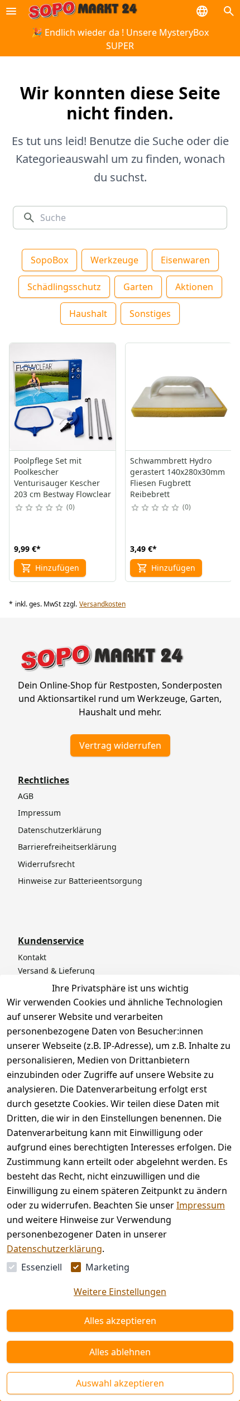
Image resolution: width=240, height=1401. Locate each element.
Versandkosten (102, 604)
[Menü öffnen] (11, 11)
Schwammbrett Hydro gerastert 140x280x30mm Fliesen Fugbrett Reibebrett (177, 477)
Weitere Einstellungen (120, 1292)
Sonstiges (150, 313)
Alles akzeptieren (120, 1321)
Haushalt (88, 313)
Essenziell (41, 1267)
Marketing (107, 1267)
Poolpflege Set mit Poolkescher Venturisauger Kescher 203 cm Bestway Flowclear (62, 477)
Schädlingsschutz (64, 287)
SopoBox (49, 260)
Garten (138, 287)
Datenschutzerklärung (54, 1249)
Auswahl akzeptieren (120, 1383)
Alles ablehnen (120, 1352)
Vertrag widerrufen (120, 745)
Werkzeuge (114, 260)
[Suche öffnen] (229, 11)
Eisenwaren (185, 260)
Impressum (200, 1205)
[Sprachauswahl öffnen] (202, 11)
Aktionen (194, 287)
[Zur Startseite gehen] (82, 11)
